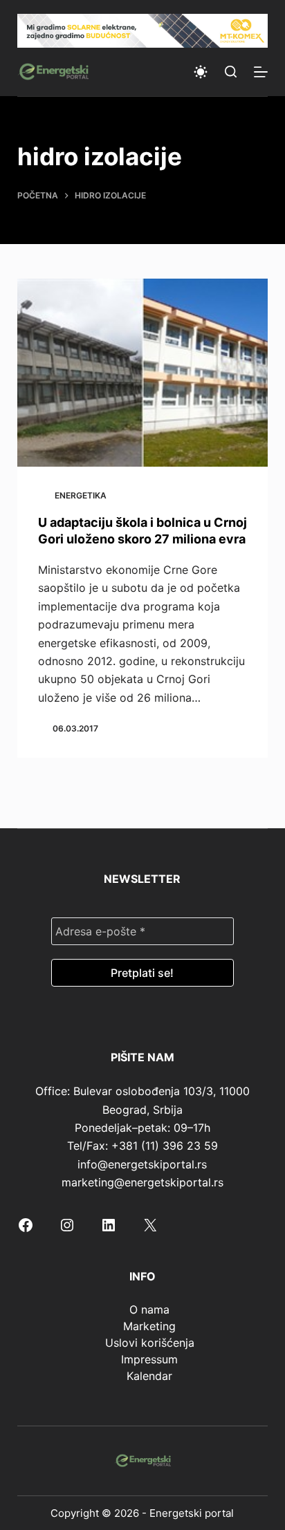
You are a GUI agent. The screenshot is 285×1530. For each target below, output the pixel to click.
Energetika (81, 495)
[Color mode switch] (201, 72)
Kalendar (149, 1376)
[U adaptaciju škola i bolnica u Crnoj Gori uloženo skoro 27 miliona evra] (142, 373)
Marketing (149, 1326)
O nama (149, 1309)
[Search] (231, 71)
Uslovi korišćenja (149, 1343)
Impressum (149, 1359)
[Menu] (261, 72)
